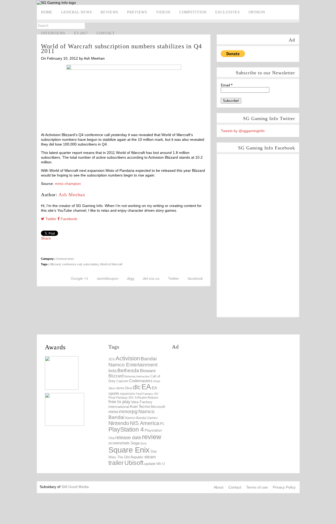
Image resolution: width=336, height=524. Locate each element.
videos (163, 12)
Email (226, 85)
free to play (119, 401)
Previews (137, 12)
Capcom (122, 381)
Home (46, 12)
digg (130, 278)
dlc (137, 387)
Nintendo (118, 423)
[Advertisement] (216, 392)
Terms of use (257, 487)
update (150, 463)
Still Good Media (75, 487)
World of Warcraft (111, 264)
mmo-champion (68, 183)
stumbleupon (107, 278)
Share (46, 238)
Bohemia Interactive (137, 376)
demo (120, 388)
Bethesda (128, 370)
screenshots (119, 443)
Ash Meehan (72, 194)
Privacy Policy (284, 487)
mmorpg (128, 411)
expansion (127, 394)
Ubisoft (133, 463)
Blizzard (55, 264)
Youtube (4, 75)
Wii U (160, 464)
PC (162, 424)
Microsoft (158, 407)
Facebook (4, 59)
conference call (71, 264)
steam (150, 456)
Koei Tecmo (140, 406)
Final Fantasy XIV (147, 393)
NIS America (144, 423)
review (151, 436)
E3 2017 (81, 33)
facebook (195, 278)
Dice (128, 388)
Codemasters (141, 380)
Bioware (148, 370)
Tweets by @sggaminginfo (243, 131)
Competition (193, 12)
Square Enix (129, 449)
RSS (4, 83)
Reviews (109, 12)
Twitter (4, 67)
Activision (128, 358)
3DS (111, 359)
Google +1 (79, 278)
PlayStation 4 (126, 429)
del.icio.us (151, 278)
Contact (106, 33)
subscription (90, 264)
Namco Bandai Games (141, 418)
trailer (116, 462)
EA (146, 387)
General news (76, 12)
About (218, 487)
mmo (113, 411)
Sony (143, 443)
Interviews (53, 33)
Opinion (257, 12)
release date (128, 437)
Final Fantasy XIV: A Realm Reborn (133, 397)
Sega (134, 443)
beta (112, 371)
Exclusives (227, 12)
